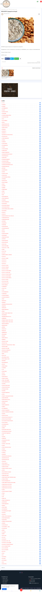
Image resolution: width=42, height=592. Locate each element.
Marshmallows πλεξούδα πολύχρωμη (21, 544)
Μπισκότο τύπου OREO (21, 348)
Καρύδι (21, 191)
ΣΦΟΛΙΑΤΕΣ (21, 454)
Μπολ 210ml (21, 355)
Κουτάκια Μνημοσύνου (21, 228)
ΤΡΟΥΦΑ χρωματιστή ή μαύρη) (21, 491)
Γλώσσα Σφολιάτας (21, 148)
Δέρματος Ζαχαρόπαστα (21, 152)
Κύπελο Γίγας (21, 244)
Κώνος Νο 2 (21, 263)
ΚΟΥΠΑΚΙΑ (21, 221)
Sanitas (21, 553)
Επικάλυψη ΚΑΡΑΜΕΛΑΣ (21, 159)
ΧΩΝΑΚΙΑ (21, 523)
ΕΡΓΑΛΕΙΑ (21, 168)
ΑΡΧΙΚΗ (22, 588)
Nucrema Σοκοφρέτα (21, 549)
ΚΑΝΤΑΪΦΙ (21, 185)
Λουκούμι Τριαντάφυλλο (21, 297)
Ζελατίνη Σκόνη (21, 175)
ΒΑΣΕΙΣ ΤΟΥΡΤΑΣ (21, 127)
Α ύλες (21, 102)
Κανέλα (21, 184)
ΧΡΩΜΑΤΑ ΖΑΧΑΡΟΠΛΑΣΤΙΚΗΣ (21, 521)
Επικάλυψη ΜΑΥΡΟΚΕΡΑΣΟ (21, 162)
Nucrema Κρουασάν (21, 547)
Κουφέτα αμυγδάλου (21, 233)
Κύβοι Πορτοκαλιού (21, 240)
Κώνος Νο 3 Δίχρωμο (21, 267)
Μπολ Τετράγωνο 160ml (21, 358)
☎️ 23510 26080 (32, 580)
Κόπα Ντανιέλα (21, 203)
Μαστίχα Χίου (21, 307)
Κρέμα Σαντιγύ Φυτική (21, 237)
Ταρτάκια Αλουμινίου (21, 466)
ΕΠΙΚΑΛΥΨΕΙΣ (21, 157)
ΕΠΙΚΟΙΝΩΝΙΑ (38, 588)
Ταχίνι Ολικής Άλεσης (21, 473)
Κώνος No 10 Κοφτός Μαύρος (21, 270)
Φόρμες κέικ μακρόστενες (21, 500)
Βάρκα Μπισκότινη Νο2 (21, 125)
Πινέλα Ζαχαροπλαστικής (21, 381)
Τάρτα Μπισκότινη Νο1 (21, 457)
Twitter (12, 58)
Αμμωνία (21, 109)
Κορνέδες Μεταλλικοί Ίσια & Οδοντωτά (21, 215)
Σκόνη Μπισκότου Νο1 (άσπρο (21, 431)
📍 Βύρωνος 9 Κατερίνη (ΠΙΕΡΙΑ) (35, 578)
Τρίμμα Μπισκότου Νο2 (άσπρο (21, 484)
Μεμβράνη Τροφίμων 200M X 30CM (21, 320)
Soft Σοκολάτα (21, 560)
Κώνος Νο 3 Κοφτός (21, 268)
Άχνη (21, 118)
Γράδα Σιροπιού (21, 150)
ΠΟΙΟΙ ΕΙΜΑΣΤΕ (27, 588)
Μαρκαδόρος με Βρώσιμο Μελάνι (21, 304)
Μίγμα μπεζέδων (21, 325)
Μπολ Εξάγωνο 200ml (21, 357)
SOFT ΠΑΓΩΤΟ (5, 581)
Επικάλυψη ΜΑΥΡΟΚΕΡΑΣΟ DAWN (21, 164)
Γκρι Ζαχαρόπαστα (21, 145)
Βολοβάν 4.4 (21, 132)
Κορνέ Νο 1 (21, 212)
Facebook (8, 58)
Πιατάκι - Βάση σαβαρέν (21, 380)
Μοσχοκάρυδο (21, 334)
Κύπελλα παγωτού (21, 242)
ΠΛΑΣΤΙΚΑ (21, 383)
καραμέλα (21, 187)
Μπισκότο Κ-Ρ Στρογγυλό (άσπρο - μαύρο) (21, 344)
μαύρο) (21, 311)
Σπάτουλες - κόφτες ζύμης (21, 443)
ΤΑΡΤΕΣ (21, 470)
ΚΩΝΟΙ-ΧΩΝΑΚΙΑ (5, 580)
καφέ (21, 194)
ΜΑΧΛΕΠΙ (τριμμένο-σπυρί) (6, 76)
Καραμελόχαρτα (21, 189)
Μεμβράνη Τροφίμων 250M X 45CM (21, 321)
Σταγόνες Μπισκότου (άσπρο (21, 447)
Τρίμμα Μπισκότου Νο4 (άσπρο (21, 487)
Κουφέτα (21, 231)
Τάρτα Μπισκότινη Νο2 (21, 459)
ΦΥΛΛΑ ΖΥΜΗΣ (21, 507)
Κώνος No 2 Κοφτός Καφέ (21, 272)
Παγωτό (21, 373)
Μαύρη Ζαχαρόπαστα (21, 309)
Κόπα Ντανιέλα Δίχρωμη (21, 205)
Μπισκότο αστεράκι (21, 341)
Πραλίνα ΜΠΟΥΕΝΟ (21, 397)
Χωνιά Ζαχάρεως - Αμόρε (21, 526)
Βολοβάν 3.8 (21, 131)
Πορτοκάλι (21, 390)
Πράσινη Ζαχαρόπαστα (21, 404)
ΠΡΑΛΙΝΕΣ (21, 403)
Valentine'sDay (21, 563)
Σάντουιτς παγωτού (21, 415)
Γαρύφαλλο (21, 141)
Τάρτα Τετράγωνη (21, 463)
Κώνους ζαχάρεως (21, 284)
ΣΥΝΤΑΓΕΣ (21, 452)
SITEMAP (31, 588)
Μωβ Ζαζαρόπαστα (21, 362)
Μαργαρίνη (21, 302)
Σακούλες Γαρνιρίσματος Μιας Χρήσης (21, 411)
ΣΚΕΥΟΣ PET (21, 426)
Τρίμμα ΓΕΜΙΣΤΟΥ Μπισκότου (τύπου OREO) (21, 482)
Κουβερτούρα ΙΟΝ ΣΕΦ (21, 219)
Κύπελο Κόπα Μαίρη (21, 245)
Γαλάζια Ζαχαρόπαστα (21, 138)
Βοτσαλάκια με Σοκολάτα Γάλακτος (21, 134)
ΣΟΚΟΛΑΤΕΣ (21, 438)
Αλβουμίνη (21, 104)
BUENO (21, 530)
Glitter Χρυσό (21, 535)
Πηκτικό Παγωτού (21, 376)
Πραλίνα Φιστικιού (21, 401)
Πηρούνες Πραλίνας (21, 378)
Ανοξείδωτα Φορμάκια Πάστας (21, 115)
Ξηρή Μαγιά (21, 367)
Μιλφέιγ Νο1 (21, 330)
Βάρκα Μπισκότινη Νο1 (21, 124)
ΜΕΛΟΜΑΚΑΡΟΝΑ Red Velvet (21, 316)
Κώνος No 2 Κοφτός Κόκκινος (21, 274)
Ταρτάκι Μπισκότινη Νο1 (21, 464)
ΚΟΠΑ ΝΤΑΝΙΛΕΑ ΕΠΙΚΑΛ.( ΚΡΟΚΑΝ (21, 208)
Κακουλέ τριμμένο (21, 182)
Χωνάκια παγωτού (21, 524)
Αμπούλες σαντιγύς (21, 111)
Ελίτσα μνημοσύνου (21, 155)
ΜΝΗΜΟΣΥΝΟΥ (21, 332)
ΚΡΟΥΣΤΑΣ (21, 238)
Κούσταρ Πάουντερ (21, 226)
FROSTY (21, 533)
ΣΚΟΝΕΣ (21, 427)
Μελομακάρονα (21, 314)
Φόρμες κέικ (21, 498)
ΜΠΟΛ (21, 353)
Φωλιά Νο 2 (21, 514)
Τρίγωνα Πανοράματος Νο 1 (21, 480)
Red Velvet (21, 551)
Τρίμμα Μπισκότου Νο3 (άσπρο (21, 486)
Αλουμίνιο (21, 106)
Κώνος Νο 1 (21, 256)
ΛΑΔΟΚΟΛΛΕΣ (21, 286)
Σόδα (21, 434)
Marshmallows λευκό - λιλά (21, 540)
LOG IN (34, 588)
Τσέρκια (21, 493)
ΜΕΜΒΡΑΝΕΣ (21, 318)
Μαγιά (21, 298)
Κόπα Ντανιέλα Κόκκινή (21, 207)
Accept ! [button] (4, 589)
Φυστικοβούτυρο (21, 509)
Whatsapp (17, 58)
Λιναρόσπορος (21, 293)
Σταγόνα (21, 445)
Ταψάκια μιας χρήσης (21, 475)
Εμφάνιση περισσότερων (36, 67)
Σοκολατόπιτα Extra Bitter (21, 440)
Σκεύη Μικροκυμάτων (21, 424)
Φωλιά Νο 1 (21, 512)
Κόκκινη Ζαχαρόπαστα (21, 201)
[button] (41, 1)
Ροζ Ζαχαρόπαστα (21, 408)
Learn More (7, 586)
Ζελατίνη (21, 171)
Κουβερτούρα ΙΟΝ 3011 (21, 217)
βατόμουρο (21, 129)
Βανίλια (21, 122)
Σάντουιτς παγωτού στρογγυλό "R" (21, 417)
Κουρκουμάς (21, 224)
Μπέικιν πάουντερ (21, 337)
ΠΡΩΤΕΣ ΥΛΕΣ (5, 578)
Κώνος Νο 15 (21, 261)
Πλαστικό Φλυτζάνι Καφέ (21, 387)
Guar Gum (21, 537)
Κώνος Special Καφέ (21, 281)
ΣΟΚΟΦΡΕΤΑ (21, 441)
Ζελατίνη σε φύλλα (21, 173)
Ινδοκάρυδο (21, 178)
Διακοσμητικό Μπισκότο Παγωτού (21, 154)
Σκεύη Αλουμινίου (21, 422)
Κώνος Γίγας (21, 251)
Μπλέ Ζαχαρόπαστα (21, 351)
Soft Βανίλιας (21, 556)
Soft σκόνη (21, 558)
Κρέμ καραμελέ (21, 235)
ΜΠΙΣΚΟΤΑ (21, 339)
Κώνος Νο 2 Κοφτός (21, 265)
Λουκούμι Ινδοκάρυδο (21, 295)
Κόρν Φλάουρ (21, 210)
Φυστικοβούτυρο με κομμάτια (21, 510)
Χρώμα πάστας (21, 519)
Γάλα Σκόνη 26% (21, 136)
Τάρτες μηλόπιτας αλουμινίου (21, 471)
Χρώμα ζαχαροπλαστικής (21, 517)
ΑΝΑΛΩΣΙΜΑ (21, 113)
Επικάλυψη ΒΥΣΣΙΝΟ (21, 161)
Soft (21, 554)
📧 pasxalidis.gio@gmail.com (34, 583)
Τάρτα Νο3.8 (21, 461)
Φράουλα (21, 505)
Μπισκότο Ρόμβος (21, 346)
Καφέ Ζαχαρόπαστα (21, 196)
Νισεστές (21, 364)
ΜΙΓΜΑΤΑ (21, 327)
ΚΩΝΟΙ (21, 249)
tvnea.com (3, 567)
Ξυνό (21, 369)
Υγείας (21, 494)
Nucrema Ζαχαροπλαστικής (21, 546)
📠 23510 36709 (32, 581)
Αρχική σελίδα (3, 9)
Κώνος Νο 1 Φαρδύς (21, 258)
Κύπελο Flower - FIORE (21, 247)
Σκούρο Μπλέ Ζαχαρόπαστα (21, 433)
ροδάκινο (21, 406)
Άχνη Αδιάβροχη (21, 120)
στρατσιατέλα (21, 450)
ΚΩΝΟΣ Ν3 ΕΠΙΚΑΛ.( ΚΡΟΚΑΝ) (21, 254)
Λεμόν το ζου (21, 288)
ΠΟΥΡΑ (21, 394)
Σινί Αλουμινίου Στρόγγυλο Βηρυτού (21, 420)
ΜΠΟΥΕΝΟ (21, 360)
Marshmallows (21, 539)
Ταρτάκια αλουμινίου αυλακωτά (21, 468)
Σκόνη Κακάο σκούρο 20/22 (21, 429)
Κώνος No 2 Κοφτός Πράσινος (21, 277)
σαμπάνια (21, 413)
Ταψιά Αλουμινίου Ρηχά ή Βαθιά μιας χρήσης (21, 477)
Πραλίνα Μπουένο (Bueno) (21, 399)
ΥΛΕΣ (7, 9)
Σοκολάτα (21, 436)
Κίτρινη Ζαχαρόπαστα (21, 198)
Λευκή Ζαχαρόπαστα (21, 291)
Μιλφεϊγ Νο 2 (21, 328)
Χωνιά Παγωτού (21, 528)
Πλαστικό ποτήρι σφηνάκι (21, 385)
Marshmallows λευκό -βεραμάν (21, 542)
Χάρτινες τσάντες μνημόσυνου (21, 516)
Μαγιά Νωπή (21, 300)
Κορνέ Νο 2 (21, 214)
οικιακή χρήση (21, 371)
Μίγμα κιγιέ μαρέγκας (21, 323)
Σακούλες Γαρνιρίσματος (21, 410)
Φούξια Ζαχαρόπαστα (21, 503)
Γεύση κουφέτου (21, 143)
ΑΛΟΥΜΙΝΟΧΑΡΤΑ (21, 108)
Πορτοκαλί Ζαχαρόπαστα (21, 392)
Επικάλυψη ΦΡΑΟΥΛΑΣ (21, 166)
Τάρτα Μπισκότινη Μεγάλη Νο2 (21, 456)
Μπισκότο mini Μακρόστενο (21, 350)
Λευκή (21, 290)
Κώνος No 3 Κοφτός (21, 279)
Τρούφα (21, 489)
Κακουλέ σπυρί (21, 180)
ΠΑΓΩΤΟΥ (21, 374)
